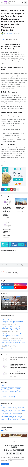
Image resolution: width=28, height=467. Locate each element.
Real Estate (4, 394)
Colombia (4, 388)
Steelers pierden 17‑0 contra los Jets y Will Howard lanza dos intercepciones (7, 232)
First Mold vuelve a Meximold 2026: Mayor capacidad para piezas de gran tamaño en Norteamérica (12, 335)
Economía (18, 388)
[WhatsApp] (8, 189)
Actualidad (4, 385)
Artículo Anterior (6, 265)
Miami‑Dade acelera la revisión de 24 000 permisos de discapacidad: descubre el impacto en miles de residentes (13, 407)
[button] (2, 2)
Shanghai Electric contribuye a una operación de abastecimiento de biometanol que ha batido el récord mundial (13, 321)
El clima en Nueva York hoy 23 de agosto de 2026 (20, 209)
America (11, 385)
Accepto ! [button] (5, 464)
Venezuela (11, 396)
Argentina (18, 385)
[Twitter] (5, 189)
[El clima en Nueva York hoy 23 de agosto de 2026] (21, 201)
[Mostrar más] (17, 189)
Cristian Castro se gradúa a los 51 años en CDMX (18, 358)
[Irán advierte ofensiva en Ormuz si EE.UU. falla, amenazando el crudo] (5, 373)
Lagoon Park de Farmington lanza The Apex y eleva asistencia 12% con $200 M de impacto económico (7, 211)
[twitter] (10, 453)
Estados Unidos (13, 391)
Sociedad (20, 394)
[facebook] (7, 453)
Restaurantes (13, 394)
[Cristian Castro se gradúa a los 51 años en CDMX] (5, 359)
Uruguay (4, 396)
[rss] (21, 453)
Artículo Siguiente (21, 265)
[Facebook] (2, 189)
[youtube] (14, 453)
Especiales (4, 391)
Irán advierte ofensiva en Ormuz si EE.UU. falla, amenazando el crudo (18, 373)
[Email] (14, 189)
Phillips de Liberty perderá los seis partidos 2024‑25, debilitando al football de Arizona (18, 366)
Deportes (11, 388)
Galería (20, 391)
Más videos (11, 348)
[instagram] (17, 453)
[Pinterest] (11, 189)
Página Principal (5, 8)
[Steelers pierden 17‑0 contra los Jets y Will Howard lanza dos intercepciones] (7, 224)
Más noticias (4, 348)
